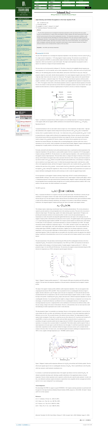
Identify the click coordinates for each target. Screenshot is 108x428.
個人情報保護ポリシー (26, 424)
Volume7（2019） (21, 92)
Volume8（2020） (21, 90)
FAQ (18, 27)
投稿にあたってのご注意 (22, 25)
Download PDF (40, 53)
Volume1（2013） (21, 105)
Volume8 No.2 (63, 12)
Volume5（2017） (21, 96)
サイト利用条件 (19, 424)
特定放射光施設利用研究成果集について (24, 58)
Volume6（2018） (21, 94)
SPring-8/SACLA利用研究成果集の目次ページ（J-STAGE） (24, 86)
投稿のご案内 (22, 21)
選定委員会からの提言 (24, 34)
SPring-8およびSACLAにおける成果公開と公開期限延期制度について (24, 48)
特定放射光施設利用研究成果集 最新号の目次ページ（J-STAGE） (24, 77)
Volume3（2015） (21, 101)
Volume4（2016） (21, 99)
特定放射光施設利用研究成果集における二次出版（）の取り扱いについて (24, 66)
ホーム (18, 108)
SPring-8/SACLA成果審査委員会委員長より (24, 39)
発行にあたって (23, 54)
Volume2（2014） (21, 103)
